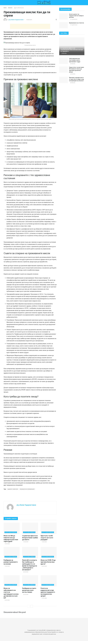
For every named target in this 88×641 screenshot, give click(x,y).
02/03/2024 (25, 571)
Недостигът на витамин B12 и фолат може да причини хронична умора (76, 69)
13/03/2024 (44, 541)
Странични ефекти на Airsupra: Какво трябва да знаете (30, 537)
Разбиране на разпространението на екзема (11, 562)
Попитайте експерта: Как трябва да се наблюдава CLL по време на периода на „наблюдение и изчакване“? (29, 565)
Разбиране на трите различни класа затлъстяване (29, 590)
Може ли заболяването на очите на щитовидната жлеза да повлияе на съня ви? (11, 593)
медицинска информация (27, 489)
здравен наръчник (13, 489)
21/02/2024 (44, 598)
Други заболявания (19, 7)
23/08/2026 (64, 53)
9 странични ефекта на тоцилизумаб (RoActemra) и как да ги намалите (71, 49)
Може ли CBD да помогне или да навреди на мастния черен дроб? (11, 538)
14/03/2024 (7, 543)
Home (5, 7)
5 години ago (73, 24)
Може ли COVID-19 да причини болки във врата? (48, 562)
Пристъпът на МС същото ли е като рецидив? (47, 537)
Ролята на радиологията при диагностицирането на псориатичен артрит (48, 592)
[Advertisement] (30, 26)
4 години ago (73, 19)
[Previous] (28, 606)
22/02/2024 (25, 594)
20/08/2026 (72, 63)
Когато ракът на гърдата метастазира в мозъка (76, 15)
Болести (10, 7)
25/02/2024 (7, 600)
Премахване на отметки (76, 23)
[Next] (31, 606)
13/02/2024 (29, 19)
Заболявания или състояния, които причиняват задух (74, 60)
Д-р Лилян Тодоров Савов (16, 19)
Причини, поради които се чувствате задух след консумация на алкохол (76, 79)
